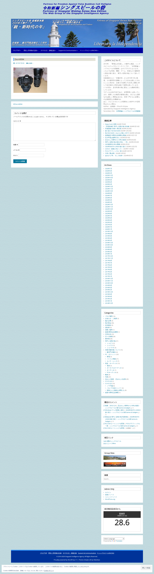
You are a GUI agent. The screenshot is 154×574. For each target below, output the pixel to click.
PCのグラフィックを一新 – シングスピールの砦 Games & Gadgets (122, 425)
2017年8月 (108, 260)
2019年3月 (108, 240)
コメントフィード (111, 497)
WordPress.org (110, 499)
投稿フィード (109, 495)
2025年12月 (109, 175)
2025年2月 (108, 184)
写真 (106, 377)
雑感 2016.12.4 (110, 406)
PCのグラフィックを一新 (113, 151)
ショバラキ (110, 348)
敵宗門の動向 (111, 352)
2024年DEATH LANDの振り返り (115, 146)
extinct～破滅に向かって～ (114, 149)
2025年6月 (108, 182)
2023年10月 (109, 209)
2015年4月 (108, 296)
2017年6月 (108, 265)
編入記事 (108, 321)
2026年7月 (108, 169)
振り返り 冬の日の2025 (112, 131)
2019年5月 (108, 236)
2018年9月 (108, 247)
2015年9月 (108, 294)
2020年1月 (108, 229)
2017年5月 (108, 267)
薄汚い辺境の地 (110, 341)
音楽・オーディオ (111, 363)
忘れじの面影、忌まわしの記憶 (115, 379)
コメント (17, 121)
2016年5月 (108, 287)
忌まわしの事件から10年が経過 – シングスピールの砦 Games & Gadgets (122, 407)
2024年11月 (109, 189)
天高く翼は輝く (110, 153)
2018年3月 (108, 252)
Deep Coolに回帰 (110, 124)
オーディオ (110, 370)
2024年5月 (108, 200)
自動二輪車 (109, 330)
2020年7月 (108, 227)
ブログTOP (16, 50)
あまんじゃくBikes (109, 443)
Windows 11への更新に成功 (114, 410)
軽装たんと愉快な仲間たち (115, 390)
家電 (108, 357)
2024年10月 (109, 191)
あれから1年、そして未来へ (114, 155)
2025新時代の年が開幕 (112, 144)
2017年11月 (109, 258)
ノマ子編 (110, 386)
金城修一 (30, 63)
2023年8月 (108, 213)
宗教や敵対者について (112, 350)
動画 (106, 375)
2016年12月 (109, 278)
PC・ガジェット (110, 354)
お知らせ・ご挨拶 (111, 318)
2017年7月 (108, 263)
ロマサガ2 (108, 383)
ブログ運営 (109, 316)
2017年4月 (108, 269)
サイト (15, 155)
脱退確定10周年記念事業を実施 (115, 135)
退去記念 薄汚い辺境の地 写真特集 (116, 417)
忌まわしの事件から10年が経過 (115, 140)
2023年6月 (108, 218)
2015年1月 (108, 301)
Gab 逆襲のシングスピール (112, 441)
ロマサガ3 (108, 381)
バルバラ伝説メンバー (114, 388)
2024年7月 (108, 195)
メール (16, 150)
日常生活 (108, 334)
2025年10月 (109, 178)
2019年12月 (109, 231)
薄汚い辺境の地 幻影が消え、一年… (117, 142)
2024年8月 (108, 193)
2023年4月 (108, 220)
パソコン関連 (111, 359)
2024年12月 (109, 186)
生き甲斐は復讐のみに (112, 137)
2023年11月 (109, 207)
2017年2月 (108, 274)
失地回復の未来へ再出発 (113, 128)
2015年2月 (108, 299)
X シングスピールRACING (88, 50)
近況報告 (108, 325)
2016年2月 (108, 290)
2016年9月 (108, 285)
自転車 (107, 327)
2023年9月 (108, 211)
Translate (119, 541)
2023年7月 (108, 216)
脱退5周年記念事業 (111, 332)
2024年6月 (108, 198)
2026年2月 (108, 173)
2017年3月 (108, 272)
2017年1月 (108, 276)
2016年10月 (109, 283)
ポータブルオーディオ (114, 368)
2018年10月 (109, 245)
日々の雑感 (109, 336)
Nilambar (97, 560)
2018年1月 (108, 254)
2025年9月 (108, 180)
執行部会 (108, 323)
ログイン (108, 492)
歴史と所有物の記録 (30, 50)
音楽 (108, 366)
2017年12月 (109, 256)
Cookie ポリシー (49, 571)
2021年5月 (108, 225)
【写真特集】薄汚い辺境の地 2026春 (117, 126)
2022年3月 (108, 222)
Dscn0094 (18, 104)
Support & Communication (68, 50)
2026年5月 (108, 171)
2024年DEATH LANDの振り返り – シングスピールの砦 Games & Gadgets (123, 411)
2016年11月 (109, 281)
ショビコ (110, 343)
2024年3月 (108, 202)
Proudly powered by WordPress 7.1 (66, 560)
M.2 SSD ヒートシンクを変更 (114, 424)
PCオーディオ (111, 372)
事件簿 (107, 339)
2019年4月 (108, 238)
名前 (15, 145)
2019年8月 (108, 234)
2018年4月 (108, 249)
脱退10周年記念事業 (111, 392)
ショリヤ (110, 345)
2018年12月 (109, 243)
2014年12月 (109, 303)
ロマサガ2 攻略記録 (48, 50)
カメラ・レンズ (112, 361)
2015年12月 (109, 292)
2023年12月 (109, 204)
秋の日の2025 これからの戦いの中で (117, 133)
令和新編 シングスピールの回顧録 (128, 111)
